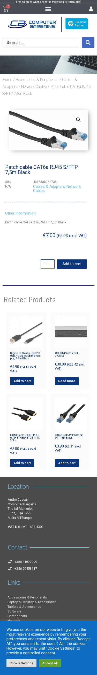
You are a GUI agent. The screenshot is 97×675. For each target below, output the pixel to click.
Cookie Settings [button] (21, 663)
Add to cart (71, 263)
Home (7, 79)
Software (14, 611)
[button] (48, 9)
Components (17, 616)
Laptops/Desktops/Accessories (32, 602)
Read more (66, 381)
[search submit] (88, 42)
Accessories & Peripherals (37, 79)
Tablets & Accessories (24, 607)
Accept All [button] (50, 663)
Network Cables (34, 86)
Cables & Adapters (49, 186)
